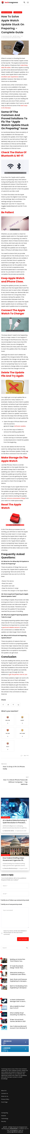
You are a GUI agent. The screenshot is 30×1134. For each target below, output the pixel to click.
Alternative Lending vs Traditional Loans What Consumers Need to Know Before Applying (18, 973)
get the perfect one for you (18, 674)
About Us (3, 1090)
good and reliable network (11, 627)
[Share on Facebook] (3, 704)
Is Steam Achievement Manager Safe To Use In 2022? (17, 1000)
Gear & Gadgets (6, 12)
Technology (17, 12)
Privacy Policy (5, 1099)
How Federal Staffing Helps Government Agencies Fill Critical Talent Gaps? (13, 859)
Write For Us (4, 1096)
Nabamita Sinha (9, 831)
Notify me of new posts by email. (11, 904)
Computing (4, 1113)
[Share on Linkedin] (18, 704)
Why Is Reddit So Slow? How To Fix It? (17, 1007)
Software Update (20, 426)
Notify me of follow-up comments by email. (15, 900)
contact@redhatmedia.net (15, 1132)
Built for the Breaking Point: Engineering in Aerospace (19, 987)
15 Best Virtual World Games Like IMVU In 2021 (18, 1020)
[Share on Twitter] (8, 704)
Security (3, 1121)
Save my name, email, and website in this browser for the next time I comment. (15, 932)
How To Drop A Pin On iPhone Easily (14, 768)
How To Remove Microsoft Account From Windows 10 (18, 1027)
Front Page (4, 1102)
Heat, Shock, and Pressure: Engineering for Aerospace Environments (18, 980)
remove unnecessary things (16, 498)
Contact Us (4, 1093)
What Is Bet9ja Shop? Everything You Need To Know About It (17, 1014)
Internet (3, 1115)
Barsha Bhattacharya (11, 868)
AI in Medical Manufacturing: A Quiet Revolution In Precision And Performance (15, 821)
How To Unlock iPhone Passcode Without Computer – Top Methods (15, 782)
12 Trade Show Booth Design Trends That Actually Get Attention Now (17, 967)
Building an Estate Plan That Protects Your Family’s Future (17, 960)
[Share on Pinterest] (13, 704)
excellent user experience (9, 77)
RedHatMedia (14, 1128)
